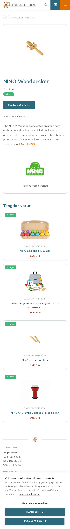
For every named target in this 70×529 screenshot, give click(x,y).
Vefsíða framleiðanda (35, 185)
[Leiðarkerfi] (65, 5)
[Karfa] (55, 5)
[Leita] (45, 5)
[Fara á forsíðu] (19, 5)
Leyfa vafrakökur (34, 521)
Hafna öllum (34, 512)
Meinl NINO (28, 144)
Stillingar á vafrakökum (35, 503)
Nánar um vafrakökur (29, 494)
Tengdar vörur (17, 205)
